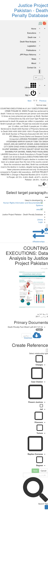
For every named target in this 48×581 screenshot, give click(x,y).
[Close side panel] (47, 226)
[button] (46, 231)
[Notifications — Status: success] (39, 71)
